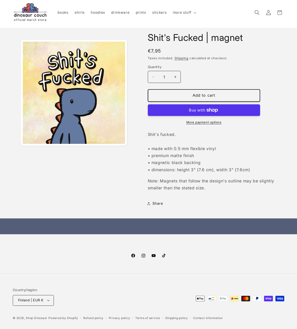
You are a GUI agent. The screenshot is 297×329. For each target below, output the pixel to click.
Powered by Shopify (63, 318)
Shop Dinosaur (36, 318)
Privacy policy (119, 318)
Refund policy (93, 318)
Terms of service (147, 318)
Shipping (181, 58)
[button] (184, 12)
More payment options (204, 122)
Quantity (155, 67)
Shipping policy (176, 318)
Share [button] (157, 203)
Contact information (208, 318)
